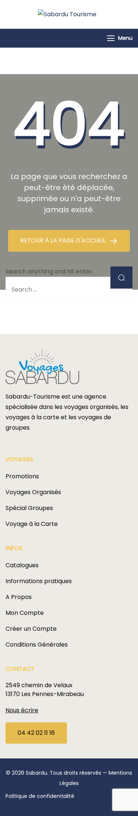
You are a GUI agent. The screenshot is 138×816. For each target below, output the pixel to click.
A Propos (19, 597)
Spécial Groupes (29, 508)
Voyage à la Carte (32, 524)
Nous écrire (22, 710)
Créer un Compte (31, 628)
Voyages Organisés (33, 492)
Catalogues (22, 565)
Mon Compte (25, 613)
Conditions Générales (37, 644)
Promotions (22, 476)
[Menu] (110, 38)
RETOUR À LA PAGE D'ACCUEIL (63, 240)
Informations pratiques (39, 581)
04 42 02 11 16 (36, 733)
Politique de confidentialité (40, 796)
